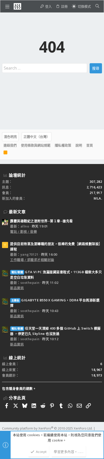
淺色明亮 (10, 136)
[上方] (97, 145)
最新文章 (17, 212)
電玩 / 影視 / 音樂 (23, 231)
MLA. (98, 198)
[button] (7, 6)
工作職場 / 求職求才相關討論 (32, 259)
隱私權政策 (63, 145)
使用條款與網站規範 (35, 145)
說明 (78, 145)
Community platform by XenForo (47, 428)
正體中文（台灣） (36, 136)
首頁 (89, 145)
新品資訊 (17, 288)
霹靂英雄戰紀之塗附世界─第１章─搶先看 (41, 221)
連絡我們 (10, 145)
